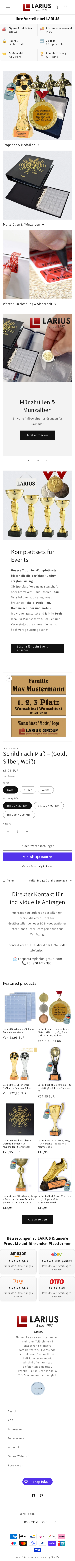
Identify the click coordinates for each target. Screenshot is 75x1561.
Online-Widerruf (18, 1456)
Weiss (46, 790)
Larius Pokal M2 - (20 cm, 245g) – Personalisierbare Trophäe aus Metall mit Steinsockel (20, 1199)
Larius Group (31, 1557)
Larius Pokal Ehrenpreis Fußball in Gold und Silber (17, 1086)
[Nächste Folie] (46, 460)
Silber (28, 790)
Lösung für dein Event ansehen (32, 648)
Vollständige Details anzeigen (48, 880)
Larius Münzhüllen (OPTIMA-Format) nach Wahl (18, 1031)
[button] (8, 7)
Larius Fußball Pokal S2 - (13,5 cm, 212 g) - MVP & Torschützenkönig (54, 1199)
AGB (10, 1420)
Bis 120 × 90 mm (49, 805)
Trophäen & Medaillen (19, 145)
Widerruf (13, 1447)
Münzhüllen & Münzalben (21, 224)
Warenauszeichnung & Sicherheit (27, 304)
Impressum (15, 1429)
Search (12, 1411)
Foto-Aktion (16, 1465)
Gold (10, 790)
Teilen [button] (11, 880)
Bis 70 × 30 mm (17, 805)
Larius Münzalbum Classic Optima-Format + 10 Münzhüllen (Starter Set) (17, 1143)
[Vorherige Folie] (28, 460)
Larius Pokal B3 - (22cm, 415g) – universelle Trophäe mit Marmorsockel (54, 1143)
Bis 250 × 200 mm (19, 814)
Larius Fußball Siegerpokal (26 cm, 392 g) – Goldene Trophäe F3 (54, 1087)
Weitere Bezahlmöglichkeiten (37, 866)
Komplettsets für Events (34, 1350)
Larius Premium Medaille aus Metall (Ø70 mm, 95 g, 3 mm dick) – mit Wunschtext (54, 1032)
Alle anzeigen (37, 1219)
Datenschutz (16, 1438)
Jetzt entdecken (37, 435)
